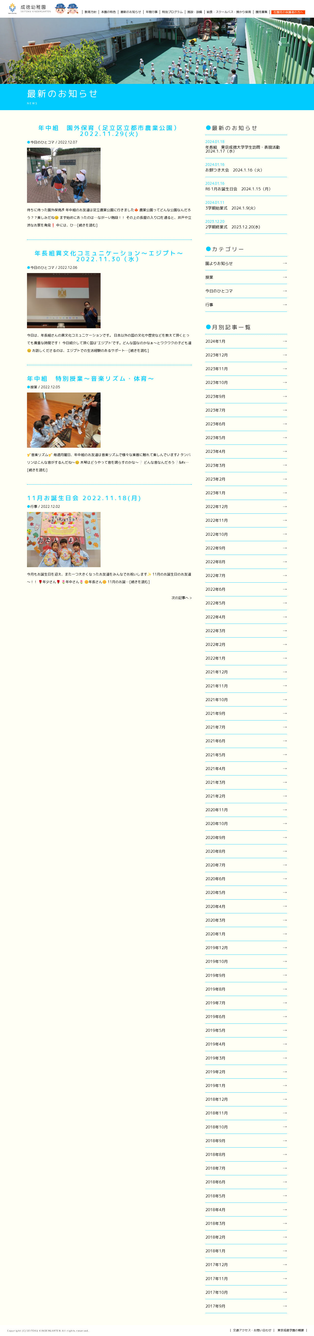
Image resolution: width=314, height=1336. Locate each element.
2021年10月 (216, 700)
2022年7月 (215, 575)
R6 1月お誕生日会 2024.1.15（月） (239, 189)
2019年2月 (215, 1072)
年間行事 (151, 12)
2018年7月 (215, 1168)
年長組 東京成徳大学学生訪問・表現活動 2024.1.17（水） (244, 149)
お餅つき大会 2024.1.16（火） (234, 170)
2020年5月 (215, 892)
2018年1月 (215, 1251)
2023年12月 (216, 355)
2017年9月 (215, 1306)
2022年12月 (216, 507)
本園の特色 (108, 12)
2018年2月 (215, 1237)
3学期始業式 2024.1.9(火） (231, 208)
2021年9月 (215, 713)
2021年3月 (215, 782)
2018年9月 (215, 1141)
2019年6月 (215, 1017)
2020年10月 (216, 823)
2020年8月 (215, 851)
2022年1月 (215, 658)
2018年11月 (216, 1113)
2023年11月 (216, 369)
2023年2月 (215, 479)
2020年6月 (215, 879)
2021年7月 (215, 727)
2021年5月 (215, 755)
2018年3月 (215, 1223)
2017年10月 (216, 1292)
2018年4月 (215, 1210)
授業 (209, 277)
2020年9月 (215, 837)
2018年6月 (215, 1182)
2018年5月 (215, 1196)
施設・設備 (194, 12)
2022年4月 (215, 617)
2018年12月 (216, 1099)
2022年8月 (215, 562)
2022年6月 (215, 589)
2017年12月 (216, 1265)
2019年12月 (216, 948)
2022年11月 (216, 520)
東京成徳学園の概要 (290, 1330)
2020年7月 (215, 865)
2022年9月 (215, 548)
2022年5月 (215, 603)
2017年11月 (216, 1279)
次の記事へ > (181, 597)
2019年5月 (215, 1030)
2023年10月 (216, 382)
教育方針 (90, 12)
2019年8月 (215, 989)
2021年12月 (216, 672)
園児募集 (261, 12)
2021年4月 (215, 769)
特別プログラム (172, 12)
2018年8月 (215, 1154)
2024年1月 (215, 341)
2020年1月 (215, 934)
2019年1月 (215, 1085)
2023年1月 (215, 493)
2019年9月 (215, 975)
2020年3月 (215, 920)
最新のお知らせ (130, 12)
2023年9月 (215, 396)
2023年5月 (215, 438)
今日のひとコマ (219, 291)
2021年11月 (216, 686)
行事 (209, 305)
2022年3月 (215, 631)
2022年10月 (216, 534)
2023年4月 (215, 451)
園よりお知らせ (219, 263)
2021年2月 (215, 796)
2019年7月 (215, 1003)
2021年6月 (215, 741)
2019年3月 (215, 1058)
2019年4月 (215, 1044)
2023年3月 (215, 465)
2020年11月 (216, 810)
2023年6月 (215, 424)
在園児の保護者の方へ (288, 12)
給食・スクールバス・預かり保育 (229, 12)
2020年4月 (215, 906)
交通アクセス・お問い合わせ (252, 1330)
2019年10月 (216, 961)
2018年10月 (216, 1127)
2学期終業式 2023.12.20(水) (232, 227)
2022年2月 (215, 644)
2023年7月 (215, 410)
